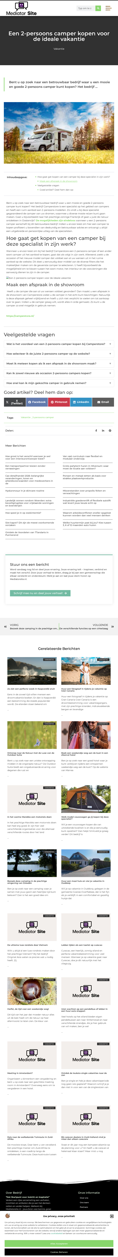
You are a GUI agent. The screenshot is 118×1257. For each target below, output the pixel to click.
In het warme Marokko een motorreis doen (29, 817)
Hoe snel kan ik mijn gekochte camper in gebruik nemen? (59, 383)
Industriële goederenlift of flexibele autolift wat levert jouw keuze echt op (87, 502)
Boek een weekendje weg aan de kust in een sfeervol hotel (84, 754)
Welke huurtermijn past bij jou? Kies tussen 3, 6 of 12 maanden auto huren (87, 524)
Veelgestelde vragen (48, 185)
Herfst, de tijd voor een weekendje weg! (28, 1009)
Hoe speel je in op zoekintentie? (23, 512)
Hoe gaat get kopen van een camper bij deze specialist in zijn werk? (73, 176)
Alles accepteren (59, 1243)
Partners (84, 1207)
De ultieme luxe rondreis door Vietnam (27, 945)
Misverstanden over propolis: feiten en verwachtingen (84, 492)
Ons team (84, 1202)
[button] (111, 1216)
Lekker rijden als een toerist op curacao (81, 945)
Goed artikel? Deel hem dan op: (56, 189)
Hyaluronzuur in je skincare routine (24, 490)
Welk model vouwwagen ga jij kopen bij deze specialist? (85, 818)
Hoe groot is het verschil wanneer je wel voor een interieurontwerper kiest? (27, 457)
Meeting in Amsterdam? (20, 1073)
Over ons (84, 1198)
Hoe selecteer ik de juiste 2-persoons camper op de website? (59, 353)
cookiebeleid (57, 1233)
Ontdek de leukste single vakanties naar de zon (84, 1074)
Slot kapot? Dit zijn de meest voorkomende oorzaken (29, 524)
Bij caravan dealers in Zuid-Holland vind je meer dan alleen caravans (83, 1138)
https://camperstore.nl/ (20, 315)
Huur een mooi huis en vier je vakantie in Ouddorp (82, 882)
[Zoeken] (98, 8)
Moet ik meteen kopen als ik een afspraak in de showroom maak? (59, 363)
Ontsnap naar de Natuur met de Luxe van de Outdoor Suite (30, 754)
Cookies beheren (59, 1252)
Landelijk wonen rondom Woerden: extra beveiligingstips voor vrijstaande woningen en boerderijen (29, 503)
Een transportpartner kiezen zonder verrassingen (25, 467)
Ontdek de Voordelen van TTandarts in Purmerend (27, 533)
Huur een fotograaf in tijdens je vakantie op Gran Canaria (84, 690)
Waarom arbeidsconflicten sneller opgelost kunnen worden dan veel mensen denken (87, 514)
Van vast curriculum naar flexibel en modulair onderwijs (82, 457)
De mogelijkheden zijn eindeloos (55, 220)
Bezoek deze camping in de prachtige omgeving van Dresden (27, 882)
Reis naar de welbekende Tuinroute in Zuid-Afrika (30, 1138)
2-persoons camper (43, 417)
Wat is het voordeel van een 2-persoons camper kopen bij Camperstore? (59, 344)
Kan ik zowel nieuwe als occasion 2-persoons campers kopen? (59, 373)
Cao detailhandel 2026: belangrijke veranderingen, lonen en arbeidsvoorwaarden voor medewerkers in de (29, 479)
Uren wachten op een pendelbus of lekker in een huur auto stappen (84, 1010)
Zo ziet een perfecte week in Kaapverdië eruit (31, 689)
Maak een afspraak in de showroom (58, 181)
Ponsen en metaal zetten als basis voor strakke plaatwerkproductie (84, 477)
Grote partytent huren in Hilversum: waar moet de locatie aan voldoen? (86, 467)
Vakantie (59, 48)
